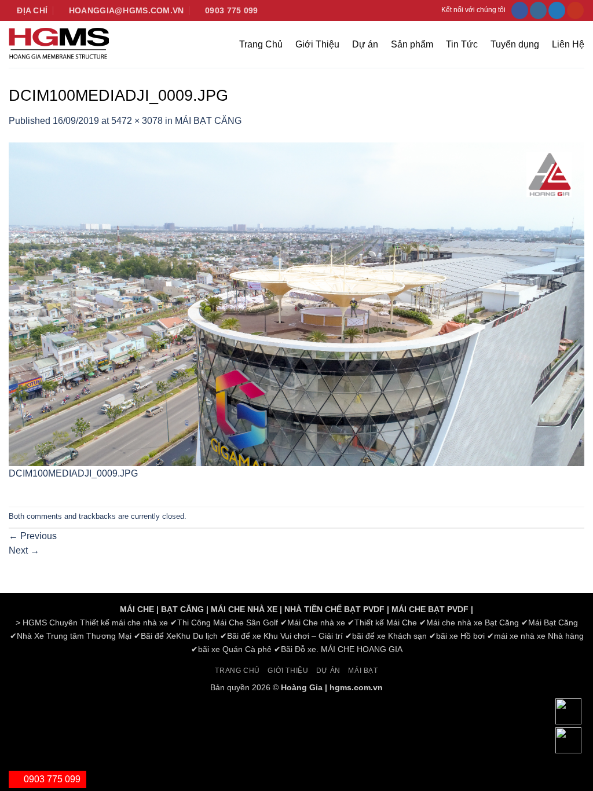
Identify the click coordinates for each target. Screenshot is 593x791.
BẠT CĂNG (182, 609)
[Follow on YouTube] (575, 10)
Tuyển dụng (514, 44)
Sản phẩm (412, 44)
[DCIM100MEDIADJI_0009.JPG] (296, 303)
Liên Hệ (568, 44)
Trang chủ (237, 671)
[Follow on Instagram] (538, 10)
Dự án (365, 44)
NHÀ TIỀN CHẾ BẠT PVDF (334, 609)
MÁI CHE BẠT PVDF (429, 609)
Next (24, 550)
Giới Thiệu (317, 44)
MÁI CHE (137, 609)
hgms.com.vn (356, 687)
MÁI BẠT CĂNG (208, 121)
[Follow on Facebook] (519, 10)
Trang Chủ (261, 44)
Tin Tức (462, 44)
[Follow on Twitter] (556, 10)
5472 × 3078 (137, 121)
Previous (33, 536)
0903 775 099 (50, 779)
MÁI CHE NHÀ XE (244, 609)
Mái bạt (363, 671)
